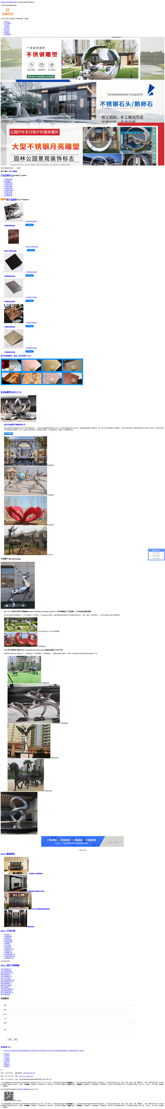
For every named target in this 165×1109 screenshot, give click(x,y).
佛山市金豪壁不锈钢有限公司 (14, 424)
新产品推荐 (11, 199)
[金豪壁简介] (18, 421)
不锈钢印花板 (8, 193)
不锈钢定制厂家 (9, 949)
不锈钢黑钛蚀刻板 (31, 272)
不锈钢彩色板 (8, 183)
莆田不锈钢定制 (5, 974)
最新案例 (11, 854)
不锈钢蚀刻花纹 (9, 190)
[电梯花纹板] (15, 926)
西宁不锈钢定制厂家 (7, 992)
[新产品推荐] (3, 199)
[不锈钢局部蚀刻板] (13, 221)
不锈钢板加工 (8, 936)
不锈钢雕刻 (7, 181)
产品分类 (11, 931)
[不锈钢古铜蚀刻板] (13, 322)
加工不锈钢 (7, 945)
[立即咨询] (29, 225)
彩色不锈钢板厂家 (9, 954)
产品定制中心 (7, 175)
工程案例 (7, 1059)
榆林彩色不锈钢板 (6, 985)
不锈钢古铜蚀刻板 (31, 322)
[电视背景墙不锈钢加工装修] (15, 891)
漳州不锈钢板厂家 (6, 976)
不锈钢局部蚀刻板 (31, 221)
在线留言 (3, 2)
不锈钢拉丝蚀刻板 (31, 297)
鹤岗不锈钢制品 (5, 983)
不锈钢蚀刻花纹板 (31, 348)
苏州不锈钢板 (5, 987)
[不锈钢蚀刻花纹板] (13, 348)
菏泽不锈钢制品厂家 (7, 981)
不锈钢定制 (7, 947)
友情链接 (4, 1047)
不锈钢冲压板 (8, 184)
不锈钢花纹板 (8, 179)
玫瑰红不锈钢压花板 (32, 246)
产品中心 (7, 1057)
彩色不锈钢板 (8, 940)
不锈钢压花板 (8, 192)
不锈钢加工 (7, 934)
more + (4, 931)
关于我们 (7, 1055)
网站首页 (7, 1054)
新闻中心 (7, 1063)
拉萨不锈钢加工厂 (6, 969)
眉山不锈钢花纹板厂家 (7, 980)
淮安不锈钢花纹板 (6, 990)
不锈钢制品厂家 (9, 958)
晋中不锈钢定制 (5, 994)
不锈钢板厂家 (8, 952)
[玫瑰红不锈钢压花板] (13, 246)
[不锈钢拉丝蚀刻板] (13, 297)
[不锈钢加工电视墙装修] (16, 873)
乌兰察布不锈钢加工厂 (7, 989)
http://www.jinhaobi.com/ (26, 1076)
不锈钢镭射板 (8, 195)
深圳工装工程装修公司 (11, 1050)
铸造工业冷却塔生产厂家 (42, 1050)
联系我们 (15, 2)
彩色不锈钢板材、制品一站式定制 (13, 356)
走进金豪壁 (11, 392)
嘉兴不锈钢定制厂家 (7, 972)
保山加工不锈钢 (5, 978)
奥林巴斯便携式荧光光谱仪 (26, 1050)
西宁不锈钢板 (13, 965)
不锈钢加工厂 (8, 950)
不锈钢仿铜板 (8, 186)
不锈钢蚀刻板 (8, 188)
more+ (4, 854)
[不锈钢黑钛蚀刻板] (13, 272)
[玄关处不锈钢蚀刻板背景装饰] (18, 909)
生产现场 (7, 1061)
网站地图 (9, 2)
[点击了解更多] (8, 434)
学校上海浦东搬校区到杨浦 (59, 1050)
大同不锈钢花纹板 (6, 971)
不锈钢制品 (7, 938)
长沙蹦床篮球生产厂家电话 (75, 1050)
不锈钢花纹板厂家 (9, 956)
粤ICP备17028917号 (29, 1073)
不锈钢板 (7, 943)
